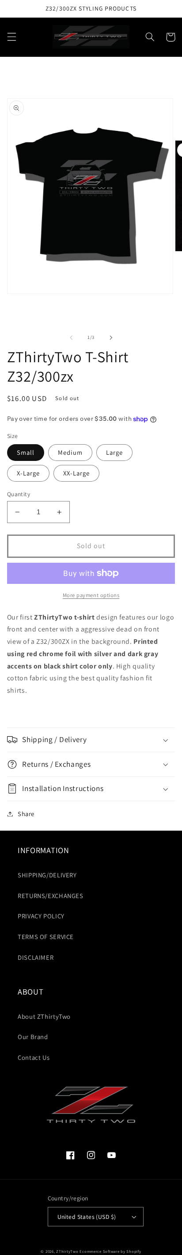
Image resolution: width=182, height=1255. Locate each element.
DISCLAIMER (35, 957)
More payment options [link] (91, 595)
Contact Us (33, 1057)
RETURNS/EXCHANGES (50, 895)
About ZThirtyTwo (44, 1016)
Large (114, 452)
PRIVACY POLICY (41, 916)
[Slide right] (111, 337)
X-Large (28, 473)
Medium (70, 452)
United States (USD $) (86, 1217)
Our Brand (33, 1036)
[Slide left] (71, 337)
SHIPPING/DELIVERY (47, 875)
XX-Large (76, 473)
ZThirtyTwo (67, 1251)
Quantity (18, 494)
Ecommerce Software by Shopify (110, 1251)
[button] (11, 37)
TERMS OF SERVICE (46, 936)
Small (25, 452)
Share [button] (26, 813)
